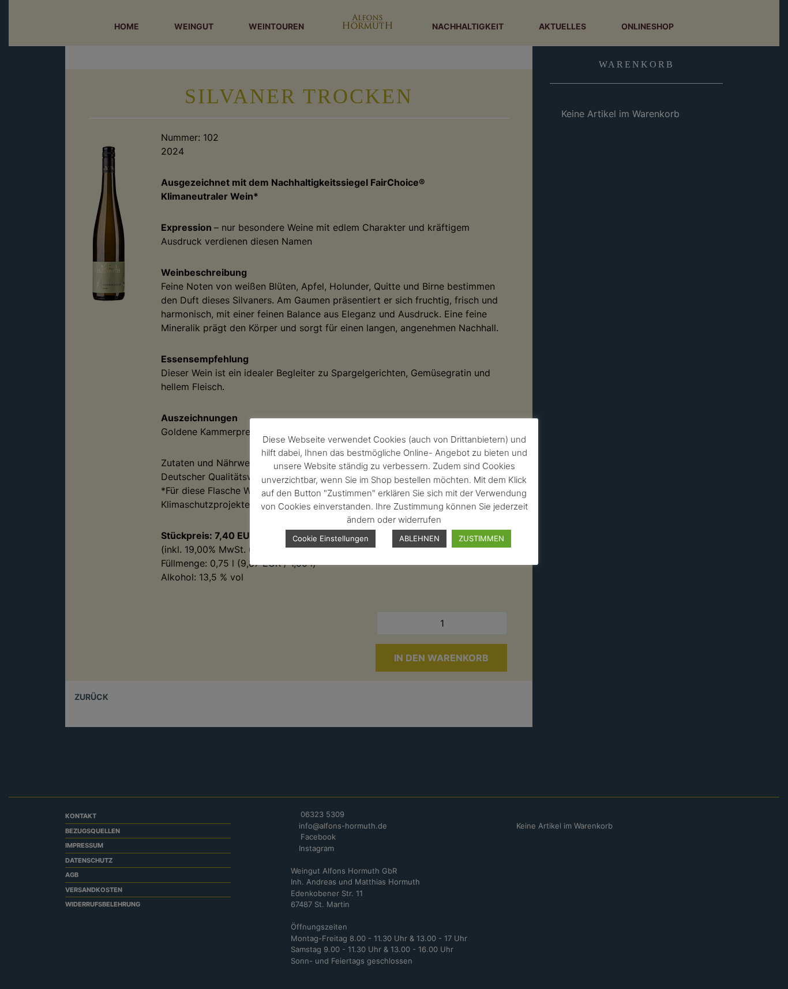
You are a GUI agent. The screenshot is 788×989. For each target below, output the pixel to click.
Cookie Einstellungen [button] (330, 538)
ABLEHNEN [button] (419, 538)
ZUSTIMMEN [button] (481, 538)
